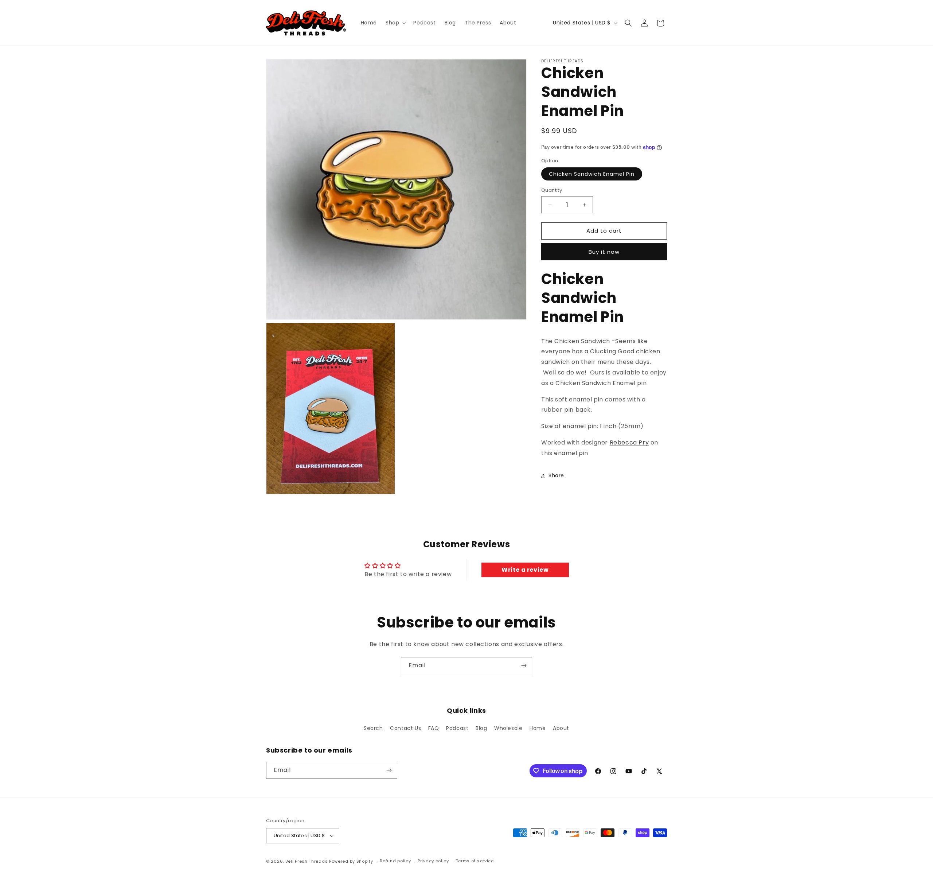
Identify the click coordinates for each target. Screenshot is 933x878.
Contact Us (405, 728)
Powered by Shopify (351, 861)
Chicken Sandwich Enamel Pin (592, 174)
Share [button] (556, 475)
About (561, 728)
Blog (481, 728)
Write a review (525, 570)
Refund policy (395, 861)
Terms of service (475, 861)
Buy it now (604, 252)
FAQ (433, 728)
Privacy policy (433, 861)
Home (538, 728)
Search (373, 728)
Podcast (457, 728)
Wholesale (508, 728)
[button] (395, 22)
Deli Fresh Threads (306, 861)
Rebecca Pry (629, 442)
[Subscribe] (524, 665)
